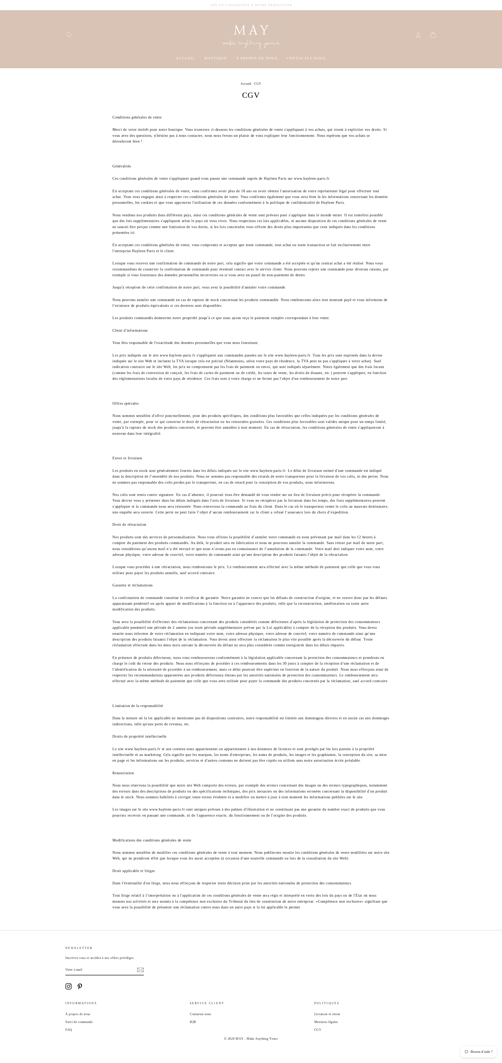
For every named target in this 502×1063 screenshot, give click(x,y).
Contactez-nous (306, 58)
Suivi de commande (79, 1022)
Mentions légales (326, 1022)
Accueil (185, 58)
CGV (318, 1030)
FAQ (68, 1030)
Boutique (215, 58)
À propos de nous (257, 58)
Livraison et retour (327, 1014)
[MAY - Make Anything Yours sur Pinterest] (80, 986)
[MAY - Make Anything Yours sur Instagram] (68, 986)
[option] (251, 5)
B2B (193, 1022)
